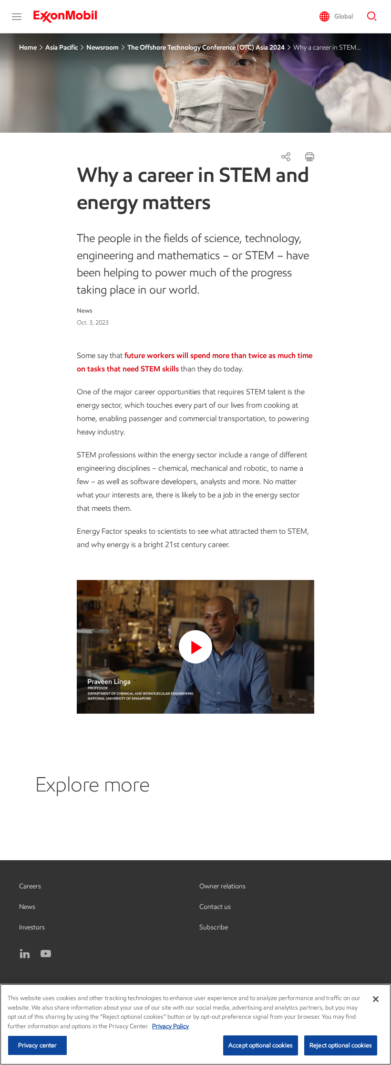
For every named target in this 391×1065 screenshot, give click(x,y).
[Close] (375, 999)
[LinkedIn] (25, 954)
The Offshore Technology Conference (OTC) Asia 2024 (206, 47)
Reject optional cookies (340, 1045)
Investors (32, 927)
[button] (16, 16)
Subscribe (213, 927)
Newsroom (102, 47)
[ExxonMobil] (69, 16)
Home (28, 47)
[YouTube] (45, 954)
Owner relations (222, 886)
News (27, 907)
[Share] (285, 156)
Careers (30, 886)
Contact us (215, 907)
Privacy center (37, 1045)
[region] (195, 1024)
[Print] (309, 156)
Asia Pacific (61, 47)
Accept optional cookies (260, 1045)
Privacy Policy (170, 1026)
